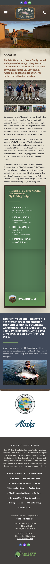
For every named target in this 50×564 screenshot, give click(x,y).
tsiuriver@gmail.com (25, 539)
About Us (21, 473)
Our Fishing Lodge (31, 478)
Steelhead (14, 478)
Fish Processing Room (19, 493)
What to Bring (34, 503)
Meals (37, 483)
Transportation (16, 503)
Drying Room (35, 488)
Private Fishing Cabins (20, 483)
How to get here (32, 498)
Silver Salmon (35, 473)
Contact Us (15, 498)
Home (10, 473)
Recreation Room (16, 488)
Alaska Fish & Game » (20, 242)
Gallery (37, 493)
